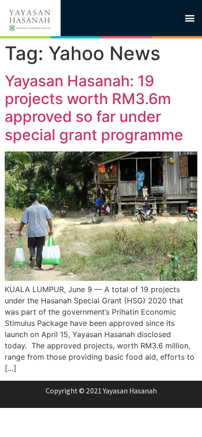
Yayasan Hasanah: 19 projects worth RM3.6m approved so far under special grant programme (94, 108)
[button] (189, 18)
